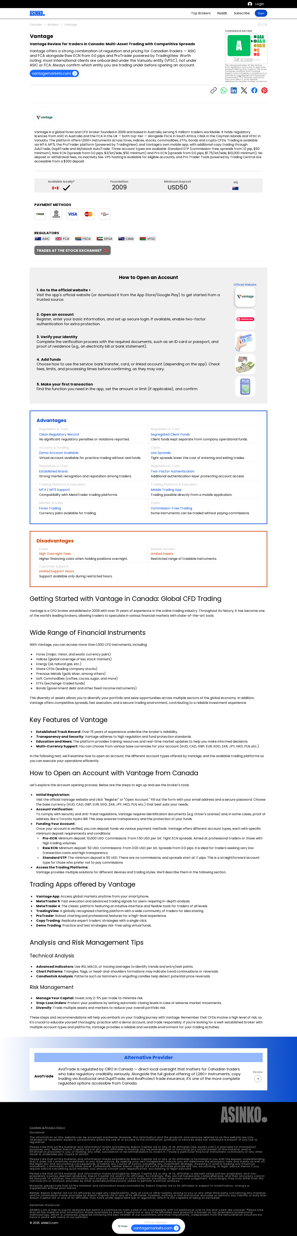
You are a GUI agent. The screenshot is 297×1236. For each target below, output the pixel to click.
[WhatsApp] (224, 90)
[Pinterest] (264, 90)
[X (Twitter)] (244, 90)
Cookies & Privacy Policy (47, 1127)
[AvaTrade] (257, 1078)
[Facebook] (254, 90)
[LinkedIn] (234, 90)
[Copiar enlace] (214, 90)
